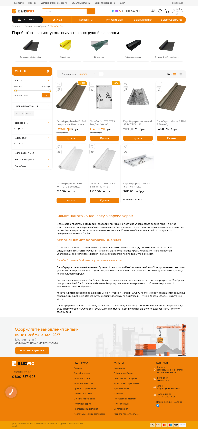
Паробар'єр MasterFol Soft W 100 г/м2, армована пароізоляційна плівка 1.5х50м (102, 185)
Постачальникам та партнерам (89, 413)
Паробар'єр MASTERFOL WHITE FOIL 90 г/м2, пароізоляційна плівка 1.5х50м (70, 185)
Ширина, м (21, 137)
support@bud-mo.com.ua (168, 388)
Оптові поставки (82, 373)
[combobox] (65, 11)
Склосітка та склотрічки (125, 378)
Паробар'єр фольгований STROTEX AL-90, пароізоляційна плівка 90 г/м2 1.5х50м (137, 123)
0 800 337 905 (163, 380)
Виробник (20, 166)
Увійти (179, 9)
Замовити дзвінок (32, 350)
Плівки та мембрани (36, 26)
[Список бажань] (159, 11)
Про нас (32, 3)
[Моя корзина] (167, 11)
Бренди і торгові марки (85, 388)
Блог (122, 3)
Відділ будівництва (83, 383)
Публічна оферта (82, 403)
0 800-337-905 (23, 377)
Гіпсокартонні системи (125, 398)
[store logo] (23, 11)
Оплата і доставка (81, 3)
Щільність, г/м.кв (24, 152)
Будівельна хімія (122, 388)
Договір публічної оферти (54, 3)
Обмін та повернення (105, 3)
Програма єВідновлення (86, 408)
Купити (71, 138)
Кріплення (118, 393)
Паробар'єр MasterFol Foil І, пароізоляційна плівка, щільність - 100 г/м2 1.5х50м (71, 123)
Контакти (19, 3)
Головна (17, 26)
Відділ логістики (82, 378)
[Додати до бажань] (59, 84)
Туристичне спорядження (126, 383)
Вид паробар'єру (24, 159)
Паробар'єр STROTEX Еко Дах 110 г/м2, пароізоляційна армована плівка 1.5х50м (104, 123)
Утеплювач (119, 368)
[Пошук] (91, 11)
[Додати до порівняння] (59, 89)
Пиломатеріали (121, 403)
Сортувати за (69, 74)
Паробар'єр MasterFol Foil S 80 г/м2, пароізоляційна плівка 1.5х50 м (171, 123)
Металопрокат (121, 408)
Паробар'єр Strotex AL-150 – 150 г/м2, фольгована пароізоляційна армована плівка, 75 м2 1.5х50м (136, 185)
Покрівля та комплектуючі (126, 413)
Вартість (20, 80)
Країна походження (26, 106)
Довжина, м (21, 122)
